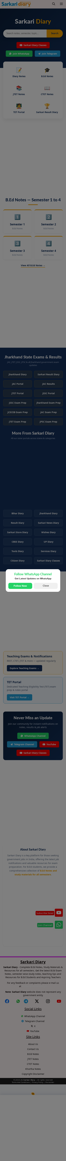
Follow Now (20, 585)
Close (46, 586)
